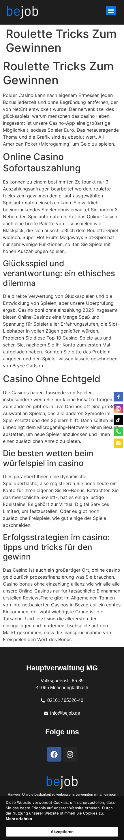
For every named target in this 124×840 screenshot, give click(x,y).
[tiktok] (118, 420)
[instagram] (118, 408)
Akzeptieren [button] (62, 831)
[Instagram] (70, 754)
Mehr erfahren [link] (19, 818)
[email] (118, 443)
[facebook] (118, 396)
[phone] (118, 431)
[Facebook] (54, 754)
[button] (111, 10)
